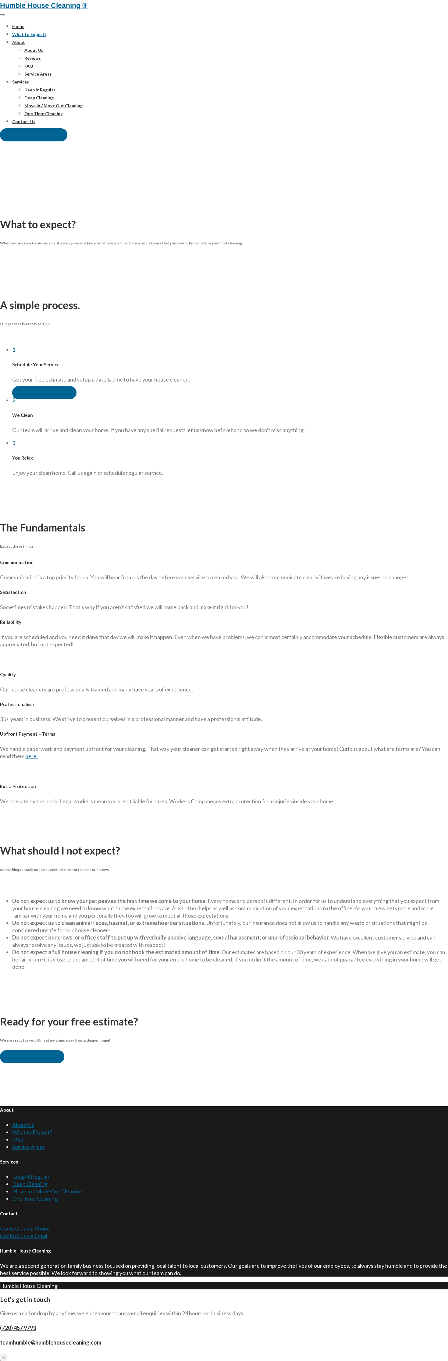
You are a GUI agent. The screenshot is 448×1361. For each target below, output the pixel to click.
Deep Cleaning (39, 97)
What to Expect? (29, 34)
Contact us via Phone (25, 1228)
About (18, 42)
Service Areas (38, 73)
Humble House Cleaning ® (43, 5)
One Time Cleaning (43, 113)
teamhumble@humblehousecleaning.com (50, 1342)
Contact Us (23, 121)
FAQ (28, 66)
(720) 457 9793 (18, 1327)
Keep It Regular (39, 89)
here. (31, 756)
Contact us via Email (23, 1235)
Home (18, 26)
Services (20, 81)
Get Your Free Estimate (34, 134)
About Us (33, 50)
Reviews (32, 58)
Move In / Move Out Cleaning (53, 105)
